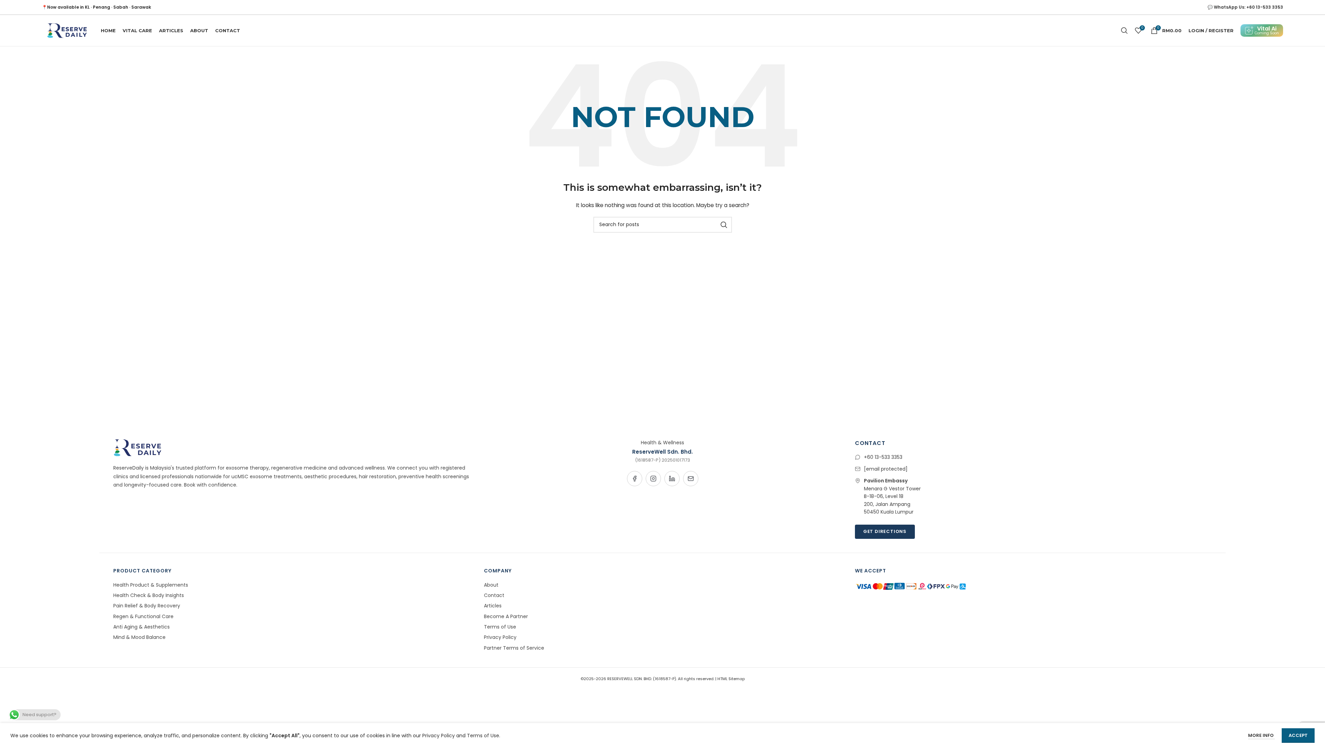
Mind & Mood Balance (139, 637)
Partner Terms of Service (514, 647)
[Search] (1124, 30)
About (491, 584)
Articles (493, 605)
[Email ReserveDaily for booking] (690, 478)
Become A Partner (506, 616)
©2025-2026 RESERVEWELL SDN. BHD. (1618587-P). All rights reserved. (648, 679)
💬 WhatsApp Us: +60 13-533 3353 (1245, 7)
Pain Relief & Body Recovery (146, 605)
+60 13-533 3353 (883, 457)
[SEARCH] (724, 225)
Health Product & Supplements (150, 584)
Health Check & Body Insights (148, 595)
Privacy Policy (500, 637)
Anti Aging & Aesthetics (141, 626)
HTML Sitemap (731, 679)
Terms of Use (500, 626)
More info (1261, 735)
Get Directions (885, 531)
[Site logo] (66, 30)
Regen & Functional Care (143, 616)
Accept (1298, 735)
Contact (494, 595)
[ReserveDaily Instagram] (653, 478)
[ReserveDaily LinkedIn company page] (672, 478)
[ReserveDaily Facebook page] (634, 478)
